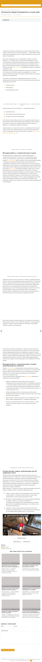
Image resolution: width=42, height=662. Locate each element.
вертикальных (13, 133)
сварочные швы (17, 67)
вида (26, 376)
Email (15, 626)
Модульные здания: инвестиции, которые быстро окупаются (10, 589)
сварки (29, 376)
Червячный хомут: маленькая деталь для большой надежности (10, 566)
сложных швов (36, 131)
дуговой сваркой (11, 160)
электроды (12, 168)
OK (31, 660)
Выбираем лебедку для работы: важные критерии (10, 612)
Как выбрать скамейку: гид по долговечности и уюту (30, 566)
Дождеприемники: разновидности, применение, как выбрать (31, 589)
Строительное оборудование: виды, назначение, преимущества (31, 612)
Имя (2, 626)
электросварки (10, 368)
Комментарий (4, 630)
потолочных (6, 133)
